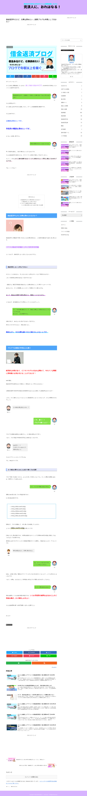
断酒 (71, 125)
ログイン (63, 224)
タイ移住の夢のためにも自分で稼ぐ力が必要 (33, 205)
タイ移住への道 (71, 92)
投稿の (64, 228)
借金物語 (71, 112)
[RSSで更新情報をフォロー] (44, 663)
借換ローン (71, 102)
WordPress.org (65, 234)
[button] (81, 40)
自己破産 (71, 129)
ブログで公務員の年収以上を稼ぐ (28, 203)
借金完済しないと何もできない (30, 201)
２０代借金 (71, 136)
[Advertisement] (31, 35)
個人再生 (71, 99)
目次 (30, 197)
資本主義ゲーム (71, 132)
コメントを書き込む (31, 777)
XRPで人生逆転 (71, 89)
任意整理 (71, 95)
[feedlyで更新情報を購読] (18, 663)
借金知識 (71, 115)
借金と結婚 (71, 109)
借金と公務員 (71, 105)
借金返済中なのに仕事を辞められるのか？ (31, 199)
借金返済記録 (9, 624)
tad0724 (71, 62)
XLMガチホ (71, 85)
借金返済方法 (71, 119)
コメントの (65, 231)
